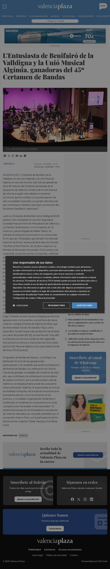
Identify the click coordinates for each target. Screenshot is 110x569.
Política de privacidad (45, 298)
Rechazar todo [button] (56, 305)
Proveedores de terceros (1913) (39, 281)
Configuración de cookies (24, 298)
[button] (20, 305)
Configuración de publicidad (25, 294)
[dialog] (55, 284)
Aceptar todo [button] (84, 305)
